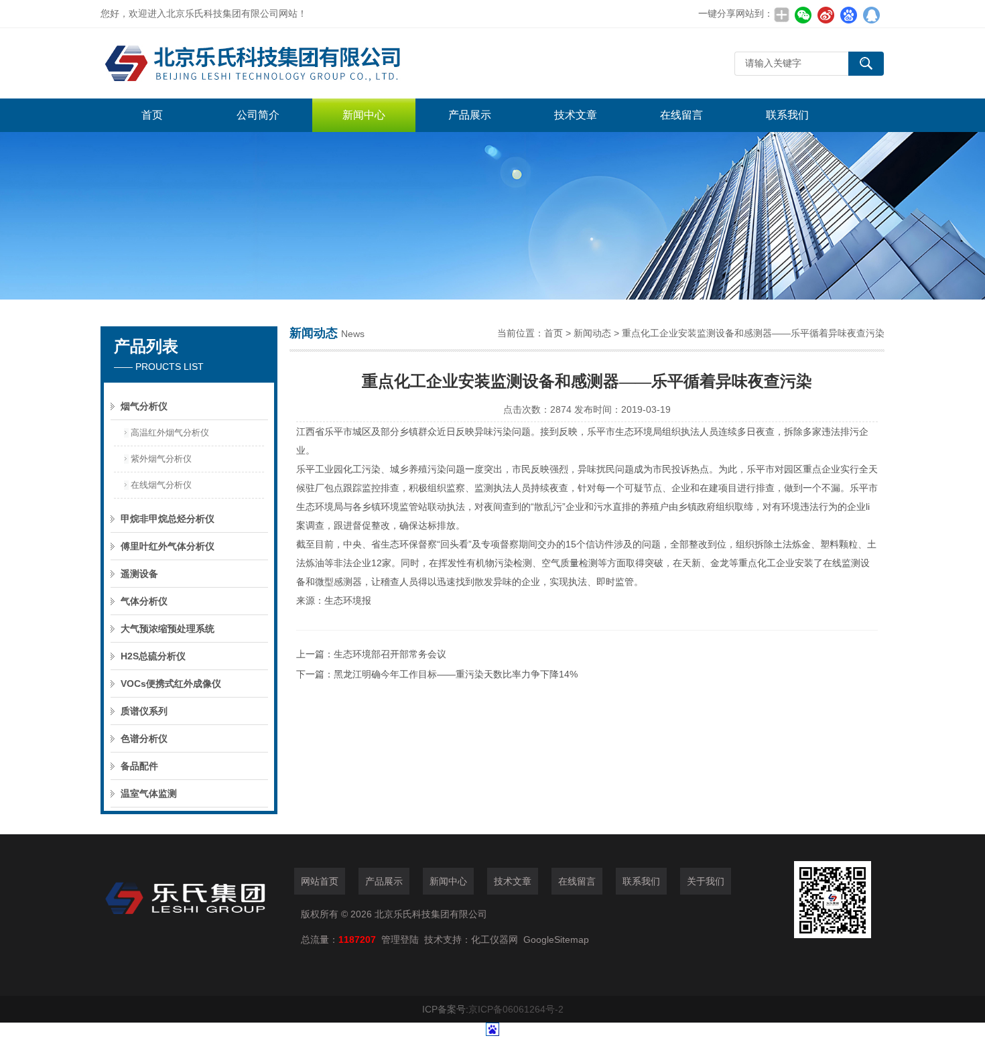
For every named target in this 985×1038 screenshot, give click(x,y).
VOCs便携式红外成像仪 (171, 683)
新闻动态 (592, 333)
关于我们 (705, 881)
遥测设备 (139, 573)
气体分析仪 (144, 601)
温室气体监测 (149, 793)
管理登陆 (400, 939)
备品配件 (139, 766)
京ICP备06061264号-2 (516, 1009)
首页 (152, 115)
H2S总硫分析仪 (153, 656)
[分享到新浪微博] (825, 14)
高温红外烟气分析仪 (170, 433)
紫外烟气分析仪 (161, 459)
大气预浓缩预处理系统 (167, 628)
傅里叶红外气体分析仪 (167, 546)
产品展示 (469, 115)
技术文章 (575, 115)
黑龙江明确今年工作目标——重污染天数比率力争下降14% (456, 674)
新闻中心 (363, 115)
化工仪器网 (494, 939)
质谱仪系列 (144, 711)
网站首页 (319, 881)
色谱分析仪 (144, 738)
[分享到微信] (802, 14)
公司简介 (258, 115)
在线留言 (681, 115)
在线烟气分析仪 (161, 485)
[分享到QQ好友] (871, 14)
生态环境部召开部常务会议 (390, 654)
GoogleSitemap (556, 939)
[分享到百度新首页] (848, 14)
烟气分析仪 (144, 406)
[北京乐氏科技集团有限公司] (302, 63)
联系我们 (787, 115)
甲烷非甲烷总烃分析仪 (167, 518)
